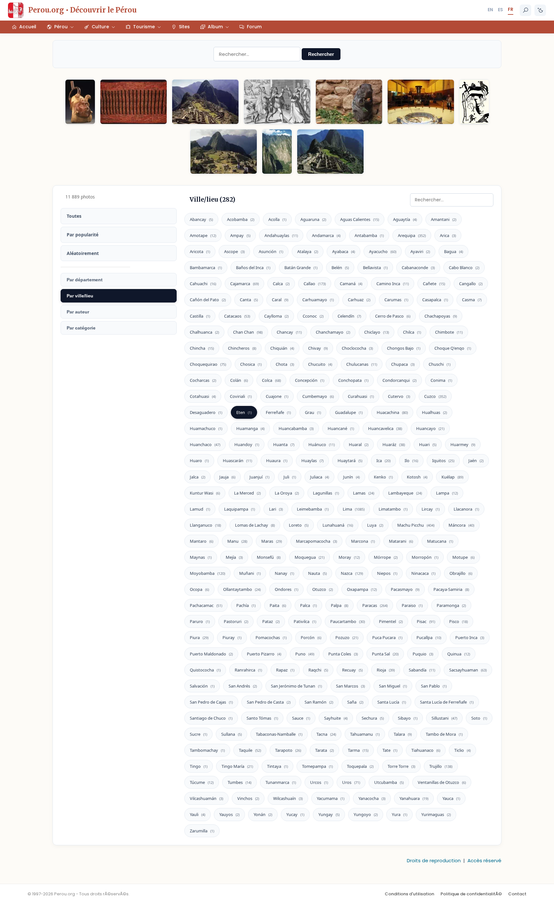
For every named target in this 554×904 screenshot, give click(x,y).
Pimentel (391, 621)
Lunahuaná (338, 525)
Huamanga (250, 428)
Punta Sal (385, 654)
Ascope (234, 251)
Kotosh (417, 477)
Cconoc (313, 316)
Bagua (453, 251)
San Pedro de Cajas (211, 702)
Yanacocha (371, 798)
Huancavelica (385, 428)
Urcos (319, 782)
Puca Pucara (387, 637)
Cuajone (277, 396)
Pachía (246, 605)
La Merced (247, 493)
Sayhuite (336, 718)
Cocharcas (203, 380)
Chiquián (282, 348)
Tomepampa (317, 766)
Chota (285, 364)
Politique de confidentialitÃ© (471, 894)
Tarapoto (288, 750)
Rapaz (285, 670)
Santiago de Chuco (211, 718)
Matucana (440, 541)
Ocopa (199, 589)
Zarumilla (202, 831)
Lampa (447, 493)
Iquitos (443, 460)
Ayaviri (420, 251)
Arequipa (412, 235)
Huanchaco (205, 444)
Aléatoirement (83, 253)
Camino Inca (392, 283)
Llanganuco (205, 525)
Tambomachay (207, 750)
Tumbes (239, 782)
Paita (278, 605)
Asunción (271, 251)
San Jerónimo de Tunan (296, 686)
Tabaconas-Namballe (279, 734)
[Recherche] (525, 10)
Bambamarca (206, 267)
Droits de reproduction (434, 860)
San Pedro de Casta (268, 702)
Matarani (401, 541)
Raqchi (318, 670)
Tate (389, 750)
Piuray (231, 637)
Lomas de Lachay (255, 525)
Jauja (227, 477)
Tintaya (277, 766)
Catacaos (237, 316)
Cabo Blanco (464, 267)
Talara (403, 734)
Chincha (202, 348)
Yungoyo (366, 814)
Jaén (475, 460)
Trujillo (440, 766)
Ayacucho (382, 251)
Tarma (358, 750)
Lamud (200, 509)
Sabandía (422, 670)
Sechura (373, 718)
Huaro (199, 460)
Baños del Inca (253, 267)
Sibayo (407, 718)
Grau (313, 412)
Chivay (318, 348)
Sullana (231, 734)
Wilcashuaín (288, 798)
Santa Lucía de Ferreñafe (447, 702)
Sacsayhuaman (468, 670)
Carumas (396, 300)
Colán (239, 380)
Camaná (351, 283)
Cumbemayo (318, 396)
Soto (479, 718)
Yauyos (229, 814)
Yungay (329, 814)
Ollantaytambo (242, 589)
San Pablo (434, 686)
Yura (399, 814)
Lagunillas (326, 493)
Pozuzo (346, 637)
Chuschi (439, 364)
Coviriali (241, 396)
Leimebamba (313, 509)
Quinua (458, 654)
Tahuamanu (365, 734)
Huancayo (430, 428)
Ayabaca (343, 251)
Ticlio (462, 750)
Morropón (425, 557)
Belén (340, 267)
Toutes (74, 216)
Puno (304, 654)
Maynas (201, 557)
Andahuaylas (281, 235)
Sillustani (444, 718)
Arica (448, 235)
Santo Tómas (262, 718)
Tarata (324, 750)
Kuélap (452, 477)
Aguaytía (405, 219)
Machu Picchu (415, 525)
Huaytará (350, 460)
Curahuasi (361, 396)
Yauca (451, 798)
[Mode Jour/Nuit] (540, 10)
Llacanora (466, 509)
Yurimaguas (436, 814)
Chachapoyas (440, 316)
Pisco (458, 621)
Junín (351, 477)
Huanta (283, 444)
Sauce (301, 718)
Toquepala (360, 766)
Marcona (363, 541)
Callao (315, 283)
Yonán (263, 814)
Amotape (203, 235)
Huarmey (462, 444)
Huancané (341, 428)
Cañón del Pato (208, 300)
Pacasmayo (405, 589)
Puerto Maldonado (211, 654)
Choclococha (357, 348)
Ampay (240, 235)
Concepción (309, 380)
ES (500, 9)
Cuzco (435, 396)
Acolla (277, 219)
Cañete (434, 283)
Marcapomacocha (316, 541)
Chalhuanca (204, 332)
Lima (354, 509)
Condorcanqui (399, 380)
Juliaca (319, 477)
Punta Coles (343, 654)
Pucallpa (428, 637)
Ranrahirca (248, 670)
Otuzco (322, 589)
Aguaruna (313, 219)
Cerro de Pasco (392, 316)
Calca (281, 283)
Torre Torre (401, 766)
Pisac (426, 621)
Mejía (234, 557)
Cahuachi (203, 283)
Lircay (431, 509)
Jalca (197, 477)
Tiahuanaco (425, 750)
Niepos (387, 573)
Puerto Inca (469, 637)
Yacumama (330, 798)
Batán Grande (300, 267)
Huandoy (246, 444)
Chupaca (403, 364)
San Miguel (393, 686)
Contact (517, 894)
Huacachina (392, 412)
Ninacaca (423, 573)
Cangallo (471, 283)
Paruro (200, 621)
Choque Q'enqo (452, 348)
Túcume (202, 782)
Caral (280, 300)
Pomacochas (271, 637)
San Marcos (350, 686)
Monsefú (269, 557)
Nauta (317, 573)
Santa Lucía (391, 702)
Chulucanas (361, 364)
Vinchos (248, 798)
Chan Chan (248, 332)
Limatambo (393, 509)
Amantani (443, 219)
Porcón (311, 637)
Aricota (200, 251)
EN (490, 9)
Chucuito (320, 364)
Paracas (375, 605)
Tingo (198, 766)
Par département (85, 279)
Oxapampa (362, 589)
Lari (276, 509)
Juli (289, 477)
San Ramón (319, 702)
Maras (271, 541)
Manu (237, 541)
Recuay (352, 670)
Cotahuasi (203, 396)
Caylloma (276, 316)
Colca (271, 380)
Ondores (286, 589)
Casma (472, 300)
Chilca (412, 332)
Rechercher (321, 54)
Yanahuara (413, 798)
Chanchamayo (333, 332)
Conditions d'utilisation (409, 894)
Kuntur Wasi (205, 493)
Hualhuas (434, 412)
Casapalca (435, 300)
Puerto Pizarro (264, 654)
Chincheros (242, 348)
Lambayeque (405, 493)
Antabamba (369, 235)
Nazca (352, 573)
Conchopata (353, 380)
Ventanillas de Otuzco (442, 782)
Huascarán (237, 460)
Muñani (250, 573)
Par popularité (82, 235)
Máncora (461, 525)
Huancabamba (296, 428)
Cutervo (399, 396)
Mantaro (201, 541)
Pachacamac (206, 605)
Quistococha (205, 670)
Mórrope (386, 557)
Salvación (202, 686)
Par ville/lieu (80, 295)
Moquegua (309, 557)
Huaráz (393, 444)
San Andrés (243, 686)
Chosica (251, 364)
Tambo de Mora (444, 734)
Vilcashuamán (206, 798)
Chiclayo (376, 332)
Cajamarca (244, 283)
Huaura (276, 460)
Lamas (363, 493)
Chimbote (449, 332)
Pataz (271, 621)
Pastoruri (236, 621)
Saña (355, 702)
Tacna (326, 734)
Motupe (463, 557)
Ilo (411, 460)
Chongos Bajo (403, 348)
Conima (441, 380)
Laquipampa (239, 509)
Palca (308, 605)
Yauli (197, 814)
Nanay (284, 573)
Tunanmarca (280, 782)
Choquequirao (208, 364)
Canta (249, 300)
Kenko (383, 477)
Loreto (298, 525)
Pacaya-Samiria (451, 589)
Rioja (386, 670)
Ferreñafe (278, 412)
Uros (351, 782)
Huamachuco (206, 428)
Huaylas (312, 460)
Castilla (200, 316)
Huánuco (321, 444)
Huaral (358, 444)
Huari (427, 444)
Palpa (339, 605)
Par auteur (78, 311)
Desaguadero (206, 412)
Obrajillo (460, 573)
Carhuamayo (318, 300)
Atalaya (307, 251)
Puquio (423, 654)
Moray (349, 557)
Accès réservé (484, 860)
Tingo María (237, 766)
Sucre (198, 734)
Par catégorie (81, 327)
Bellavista (375, 267)
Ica (383, 460)
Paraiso (412, 605)
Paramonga (451, 605)
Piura (199, 637)
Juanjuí (259, 477)
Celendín (349, 316)
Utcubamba (389, 782)
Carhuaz (359, 300)
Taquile (250, 750)
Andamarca (326, 235)
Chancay (289, 332)
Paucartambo (347, 621)
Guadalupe (349, 412)
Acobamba (240, 219)
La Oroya (287, 493)
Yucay (295, 814)
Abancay (201, 219)
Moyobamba (207, 573)
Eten (244, 412)
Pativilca (305, 621)
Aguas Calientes (359, 219)
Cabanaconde (418, 267)
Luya (375, 525)
